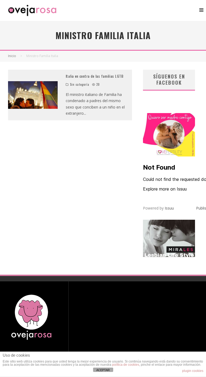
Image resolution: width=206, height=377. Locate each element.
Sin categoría (79, 84)
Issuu (169, 208)
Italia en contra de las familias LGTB (95, 76)
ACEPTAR (103, 370)
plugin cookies (192, 371)
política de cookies (125, 365)
